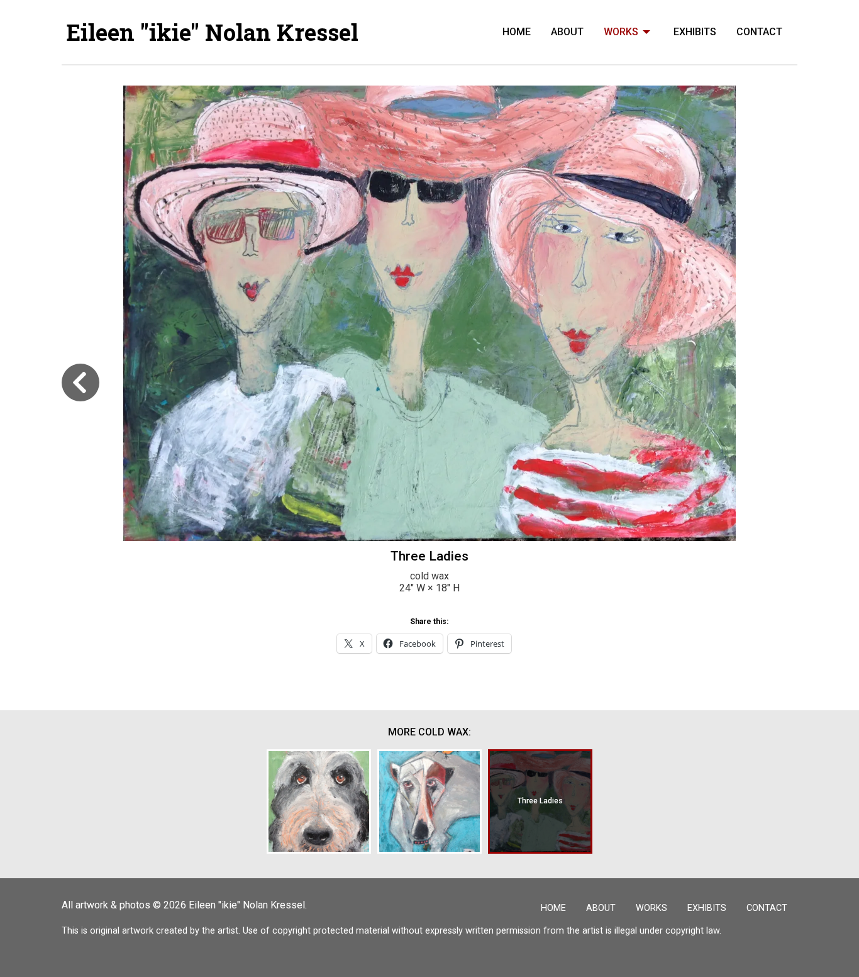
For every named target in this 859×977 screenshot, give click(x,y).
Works (621, 32)
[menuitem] (516, 32)
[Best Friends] (429, 801)
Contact (759, 32)
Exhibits (694, 32)
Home (516, 32)
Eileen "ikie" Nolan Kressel (212, 32)
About (567, 32)
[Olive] (319, 801)
